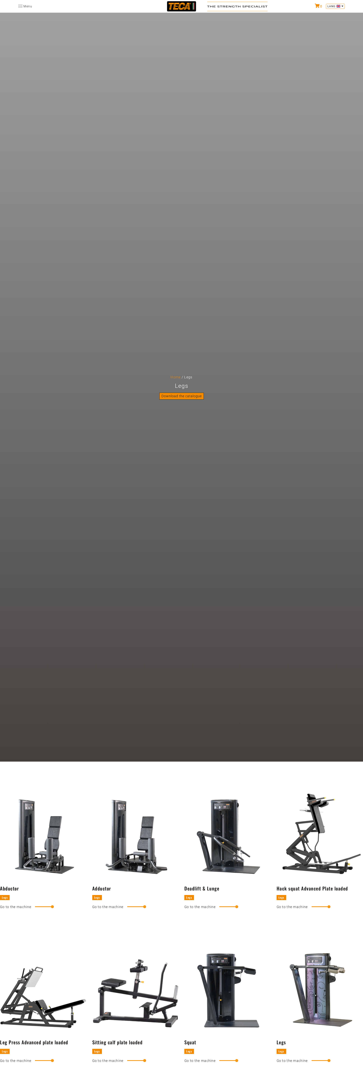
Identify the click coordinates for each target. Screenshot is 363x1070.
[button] (181, 396)
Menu (27, 6)
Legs (5, 897)
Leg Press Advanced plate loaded (34, 1042)
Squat (190, 1042)
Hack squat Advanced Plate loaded (312, 888)
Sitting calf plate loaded (117, 1042)
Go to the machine (15, 907)
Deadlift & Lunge (201, 888)
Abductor (9, 888)
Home (176, 377)
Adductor (101, 888)
